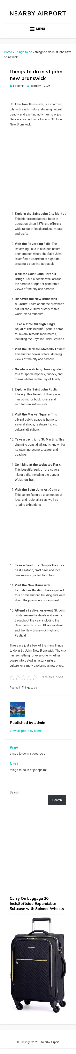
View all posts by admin (26, 731)
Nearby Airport (38, 14)
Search (14, 792)
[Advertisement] (38, 170)
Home (8, 52)
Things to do (23, 52)
